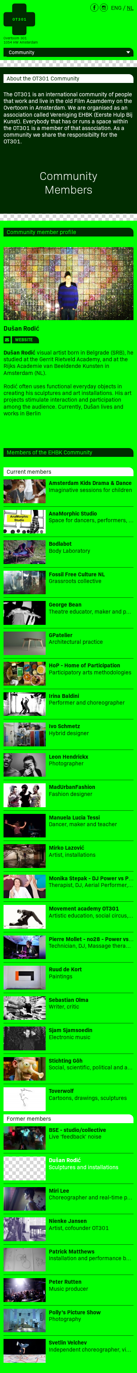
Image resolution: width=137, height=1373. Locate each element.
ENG (116, 7)
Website (24, 339)
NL (130, 7)
